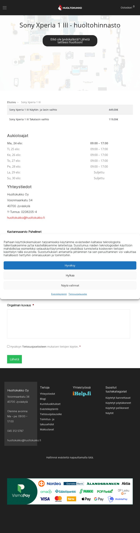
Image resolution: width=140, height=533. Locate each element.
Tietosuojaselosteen (34, 346)
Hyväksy (70, 265)
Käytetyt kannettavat (118, 397)
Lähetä (14, 359)
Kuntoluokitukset (50, 404)
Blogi (43, 399)
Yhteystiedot (47, 393)
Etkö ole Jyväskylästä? (70, 40)
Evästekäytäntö (59, 294)
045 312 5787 (15, 430)
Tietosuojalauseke (78, 294)
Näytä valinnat (70, 285)
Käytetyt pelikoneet (117, 408)
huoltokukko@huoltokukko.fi (26, 217)
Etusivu (11, 102)
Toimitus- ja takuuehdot (47, 421)
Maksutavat (47, 429)
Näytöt (110, 413)
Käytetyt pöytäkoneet (118, 403)
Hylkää (70, 275)
